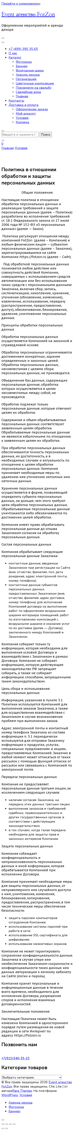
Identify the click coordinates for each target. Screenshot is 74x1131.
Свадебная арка (28, 92)
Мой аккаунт (26, 113)
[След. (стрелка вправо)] (6, 1128)
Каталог (15, 57)
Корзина (22, 122)
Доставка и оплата (23, 105)
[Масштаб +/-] (2, 1124)
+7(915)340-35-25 (15, 1058)
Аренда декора (28, 75)
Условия (22, 118)
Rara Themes (22, 1091)
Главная (22, 96)
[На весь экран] (6, 1124)
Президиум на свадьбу (33, 88)
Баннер (21, 66)
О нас (13, 53)
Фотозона (16, 1107)
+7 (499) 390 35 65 (23, 49)
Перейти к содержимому (20, 3)
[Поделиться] (10, 1124)
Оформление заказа (32, 109)
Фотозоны (24, 62)
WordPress (9, 1095)
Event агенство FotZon (28, 14)
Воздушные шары (30, 70)
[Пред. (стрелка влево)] (2, 1128)
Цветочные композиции (35, 83)
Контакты (16, 100)
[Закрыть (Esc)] (14, 1124)
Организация (26, 79)
